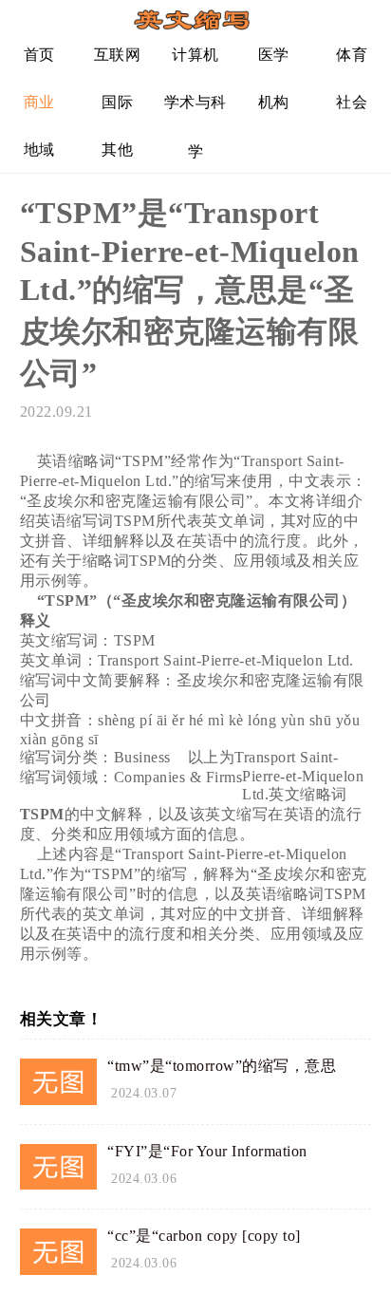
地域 (39, 149)
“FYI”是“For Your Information (207, 1151)
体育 (351, 55)
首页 (39, 55)
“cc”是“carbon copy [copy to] (204, 1236)
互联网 (117, 55)
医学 (273, 55)
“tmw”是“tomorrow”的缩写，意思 (221, 1066)
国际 (117, 102)
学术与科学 (195, 109)
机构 (273, 102)
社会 (351, 102)
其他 (117, 149)
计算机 (195, 55)
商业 (39, 102)
